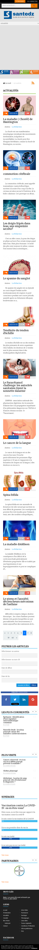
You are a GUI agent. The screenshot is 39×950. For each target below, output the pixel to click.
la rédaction (17, 127)
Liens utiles (24, 920)
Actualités (6, 915)
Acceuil (5, 910)
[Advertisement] (19, 47)
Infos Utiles (24, 910)
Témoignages (25, 918)
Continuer (34, 948)
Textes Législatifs (26, 923)
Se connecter (32, 1)
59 (8, 638)
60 (13, 638)
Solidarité (7, 923)
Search (34, 6)
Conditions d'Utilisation (28, 926)
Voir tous (5, 855)
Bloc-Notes (6, 920)
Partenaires (24, 913)
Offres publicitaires (26, 928)
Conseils (5, 918)
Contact (5, 926)
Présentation (7, 913)
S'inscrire (20, 1)
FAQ (22, 931)
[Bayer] (19, 871)
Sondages (24, 915)
